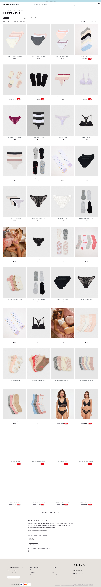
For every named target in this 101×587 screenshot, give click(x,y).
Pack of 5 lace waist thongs (62, 97)
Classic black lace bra (86, 421)
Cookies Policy (64, 585)
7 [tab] (80, 227)
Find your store (14, 577)
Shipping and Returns (34, 567)
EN (82, 573)
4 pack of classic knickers (38, 461)
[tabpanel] (15, 39)
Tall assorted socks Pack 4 (14, 421)
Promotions (32, 572)
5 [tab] (7, 146)
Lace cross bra (86, 137)
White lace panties (62, 218)
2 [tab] (29, 65)
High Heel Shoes (33, 544)
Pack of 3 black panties (86, 178)
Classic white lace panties (86, 502)
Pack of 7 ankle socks (86, 56)
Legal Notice (85, 585)
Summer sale (54, 574)
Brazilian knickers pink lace (38, 502)
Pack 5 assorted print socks (39, 380)
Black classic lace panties (38, 218)
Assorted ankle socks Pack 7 (62, 380)
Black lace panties (38, 259)
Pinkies (33, 18)
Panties (12, 18)
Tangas (28, 18)
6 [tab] (8, 146)
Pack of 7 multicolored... (62, 56)
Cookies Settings (70, 585)
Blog (53, 572)
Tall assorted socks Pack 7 (86, 380)
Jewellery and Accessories (36, 551)
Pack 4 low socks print (14, 380)
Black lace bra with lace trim (86, 461)
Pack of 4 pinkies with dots (86, 218)
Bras (23, 18)
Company (54, 567)
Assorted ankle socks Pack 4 (15, 299)
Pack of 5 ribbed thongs (15, 218)
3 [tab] (77, 25)
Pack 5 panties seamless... (14, 178)
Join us (53, 569)
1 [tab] (76, 25)
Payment (32, 569)
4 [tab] (78, 25)
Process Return (33, 574)
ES (77, 573)
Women (12, 4)
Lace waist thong (62, 137)
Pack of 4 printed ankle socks (14, 97)
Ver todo (6, 18)
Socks (17, 18)
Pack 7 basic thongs (15, 461)
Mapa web (91, 585)
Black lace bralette (62, 421)
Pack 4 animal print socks (86, 340)
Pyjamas (31, 538)
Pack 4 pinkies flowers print (39, 178)
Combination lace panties (14, 137)
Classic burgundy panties (62, 502)
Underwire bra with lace (86, 97)
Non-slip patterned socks (62, 178)
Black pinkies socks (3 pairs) (38, 97)
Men (17, 4)
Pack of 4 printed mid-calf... (86, 259)
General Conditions (78, 585)
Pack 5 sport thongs (39, 137)
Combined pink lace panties (15, 259)
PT (80, 573)
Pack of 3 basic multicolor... (39, 56)
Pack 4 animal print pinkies (62, 259)
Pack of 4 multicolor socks (38, 421)
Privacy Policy (57, 585)
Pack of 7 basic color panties (15, 56)
